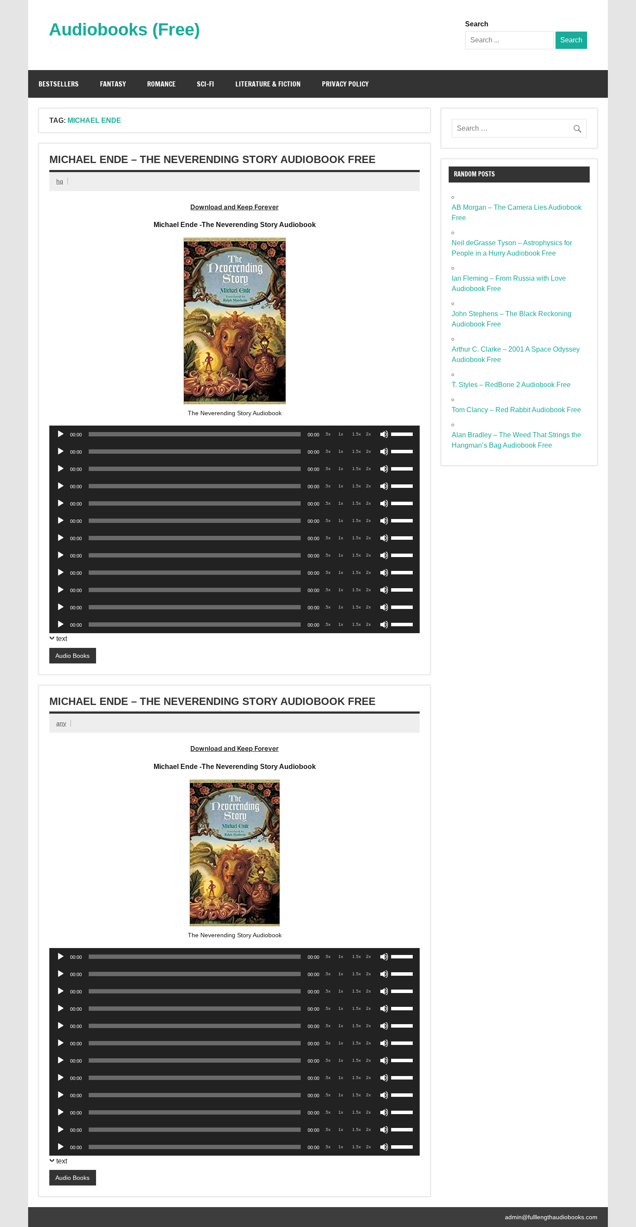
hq (59, 181)
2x (368, 434)
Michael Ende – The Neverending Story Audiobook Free (212, 159)
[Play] (60, 434)
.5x (327, 434)
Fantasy (113, 84)
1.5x (356, 434)
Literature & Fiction (268, 84)
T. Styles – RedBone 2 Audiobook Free (511, 384)
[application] (234, 434)
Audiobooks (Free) (124, 29)
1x (340, 434)
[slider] (403, 433)
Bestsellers (59, 84)
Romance (161, 84)
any (61, 723)
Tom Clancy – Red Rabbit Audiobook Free (516, 409)
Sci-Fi (205, 84)
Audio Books (72, 655)
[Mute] (384, 434)
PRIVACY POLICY (345, 84)
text (61, 638)
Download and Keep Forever (234, 207)
